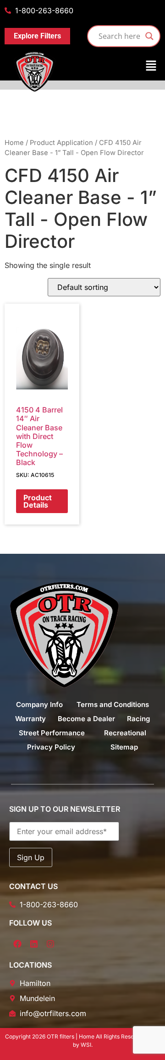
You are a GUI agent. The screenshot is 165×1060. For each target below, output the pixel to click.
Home (14, 143)
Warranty (30, 718)
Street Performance (52, 732)
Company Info (39, 704)
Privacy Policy (51, 747)
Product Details (37, 501)
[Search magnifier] (149, 36)
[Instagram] (50, 944)
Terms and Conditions (113, 704)
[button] (82, 66)
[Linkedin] (34, 944)
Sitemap (124, 747)
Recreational (125, 732)
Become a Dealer (86, 718)
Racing (138, 718)
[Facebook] (17, 944)
